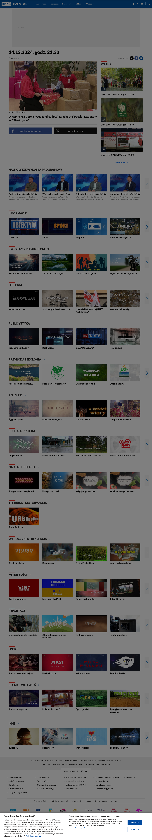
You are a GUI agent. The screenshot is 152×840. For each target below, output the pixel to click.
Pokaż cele (135, 829)
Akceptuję (135, 822)
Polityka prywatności (33, 836)
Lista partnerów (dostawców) (79, 828)
